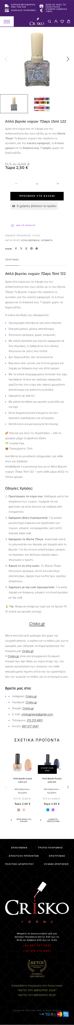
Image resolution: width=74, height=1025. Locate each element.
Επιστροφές (57, 856)
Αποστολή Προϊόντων (24, 856)
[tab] (12, 262)
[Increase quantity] (58, 184)
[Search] (49, 22)
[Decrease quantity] (16, 184)
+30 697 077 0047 (37, 945)
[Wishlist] (62, 22)
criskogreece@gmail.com (37, 714)
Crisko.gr (27, 651)
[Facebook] (22, 922)
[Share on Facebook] (16, 249)
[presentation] (6, 59)
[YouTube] (44, 922)
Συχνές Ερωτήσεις (56, 864)
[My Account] (56, 22)
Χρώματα (46, 240)
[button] (22, 820)
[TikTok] (52, 922)
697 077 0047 (30, 726)
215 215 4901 (35, 720)
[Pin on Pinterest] (31, 249)
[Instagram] (29, 922)
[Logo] (37, 21)
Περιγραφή (12, 259)
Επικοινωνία (19, 847)
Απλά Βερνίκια (30, 240)
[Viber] (37, 922)
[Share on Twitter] (21, 249)
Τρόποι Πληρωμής (50, 847)
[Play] (14, 103)
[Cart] (68, 22)
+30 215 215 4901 (37, 950)
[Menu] (7, 21)
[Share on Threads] (26, 249)
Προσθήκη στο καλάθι (37, 196)
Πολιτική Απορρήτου (19, 864)
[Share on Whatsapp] (36, 249)
